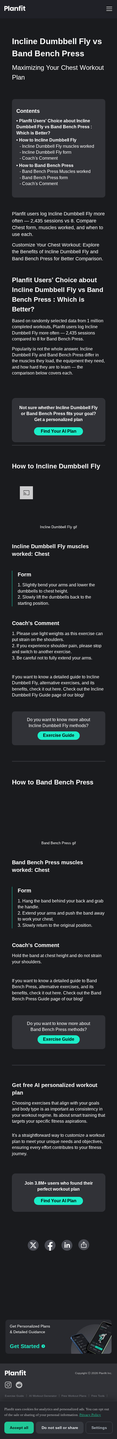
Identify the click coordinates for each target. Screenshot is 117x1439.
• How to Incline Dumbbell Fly (46, 140)
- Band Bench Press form (44, 177)
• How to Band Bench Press (44, 165)
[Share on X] (33, 1245)
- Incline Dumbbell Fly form (45, 152)
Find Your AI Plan (58, 431)
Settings (99, 1427)
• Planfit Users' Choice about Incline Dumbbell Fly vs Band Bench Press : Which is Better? (54, 127)
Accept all (19, 1427)
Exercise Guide (58, 735)
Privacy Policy (90, 1415)
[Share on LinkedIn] (66, 1245)
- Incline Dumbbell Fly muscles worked (57, 146)
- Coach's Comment (39, 158)
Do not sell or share (60, 1427)
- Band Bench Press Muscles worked (55, 171)
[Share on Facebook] (50, 1245)
